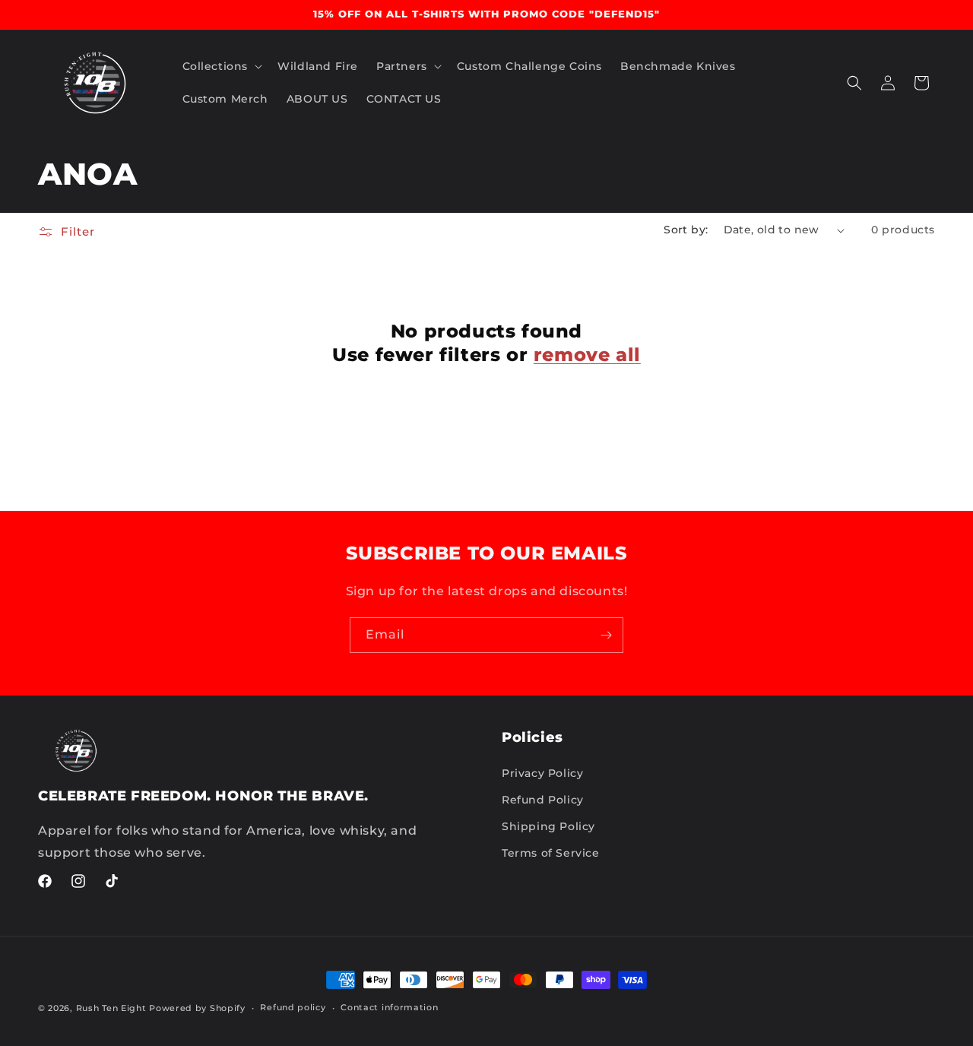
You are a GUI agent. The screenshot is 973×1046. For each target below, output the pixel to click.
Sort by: (686, 229)
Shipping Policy (548, 826)
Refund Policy (543, 800)
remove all (587, 355)
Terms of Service (551, 853)
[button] (221, 66)
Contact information (389, 1007)
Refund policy (292, 1007)
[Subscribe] (606, 635)
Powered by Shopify (197, 1008)
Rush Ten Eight (111, 1008)
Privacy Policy (542, 773)
